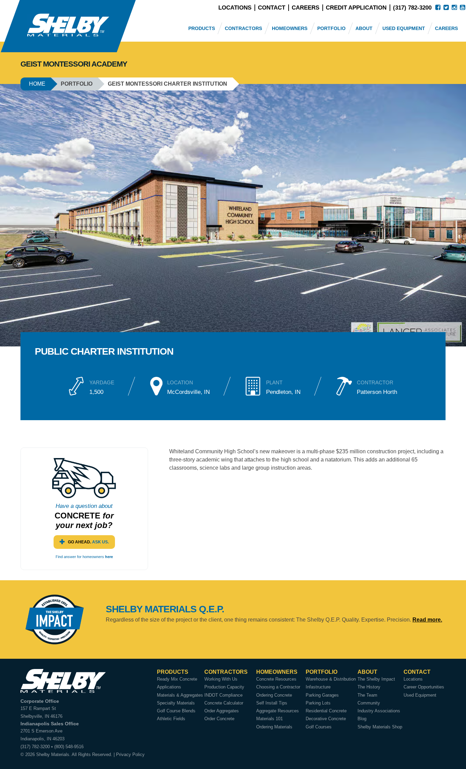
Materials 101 (269, 718)
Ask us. (88, 542)
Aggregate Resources (277, 710)
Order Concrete (219, 718)
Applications (169, 686)
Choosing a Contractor (278, 686)
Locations (234, 7)
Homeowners (289, 28)
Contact (271, 7)
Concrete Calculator (223, 703)
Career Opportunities (424, 686)
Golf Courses (319, 726)
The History (369, 686)
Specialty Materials (176, 703)
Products (201, 28)
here (109, 557)
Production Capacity (224, 686)
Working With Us (220, 679)
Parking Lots (318, 703)
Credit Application (356, 7)
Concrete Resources (276, 679)
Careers (305, 7)
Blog (362, 718)
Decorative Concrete (326, 718)
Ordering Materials (274, 726)
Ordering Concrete (274, 695)
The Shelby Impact (376, 679)
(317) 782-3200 (412, 7)
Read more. (427, 620)
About (364, 28)
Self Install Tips (271, 703)
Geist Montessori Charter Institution (167, 84)
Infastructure (318, 686)
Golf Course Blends (176, 710)
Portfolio (331, 28)
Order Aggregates (221, 710)
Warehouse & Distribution (331, 679)
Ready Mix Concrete (177, 679)
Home (37, 84)
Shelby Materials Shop (380, 726)
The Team (367, 695)
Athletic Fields (171, 718)
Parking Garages (322, 695)
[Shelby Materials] (68, 26)
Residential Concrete (326, 710)
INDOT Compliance (223, 695)
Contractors (243, 28)
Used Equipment (403, 28)
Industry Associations (379, 710)
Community (369, 703)
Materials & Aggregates (180, 695)
